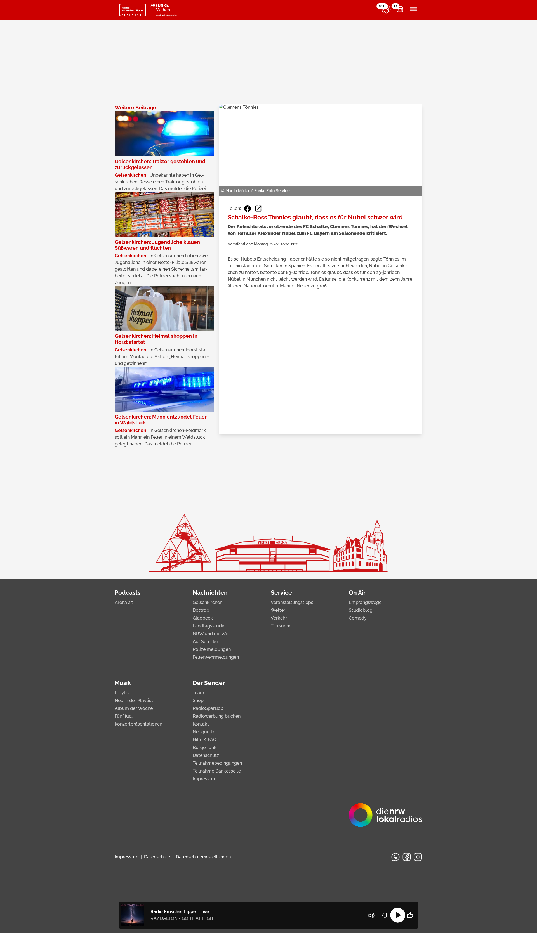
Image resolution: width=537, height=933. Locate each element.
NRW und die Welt (212, 633)
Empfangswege (365, 602)
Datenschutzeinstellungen (203, 856)
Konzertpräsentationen (138, 724)
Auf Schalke (205, 641)
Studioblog (361, 610)
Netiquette (204, 731)
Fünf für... (124, 716)
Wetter (278, 610)
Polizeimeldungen (212, 649)
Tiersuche (281, 626)
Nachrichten (210, 592)
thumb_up (410, 915)
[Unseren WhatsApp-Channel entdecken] (395, 856)
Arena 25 (124, 602)
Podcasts (127, 592)
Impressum (204, 778)
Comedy (358, 618)
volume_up (371, 915)
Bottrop (201, 610)
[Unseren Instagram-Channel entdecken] (417, 856)
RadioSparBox (208, 708)
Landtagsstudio (209, 626)
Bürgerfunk (204, 747)
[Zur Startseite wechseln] (132, 10)
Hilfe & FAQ (204, 739)
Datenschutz (206, 755)
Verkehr (279, 618)
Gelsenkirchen (207, 602)
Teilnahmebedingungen (217, 763)
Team (198, 692)
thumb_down (385, 915)
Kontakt (201, 724)
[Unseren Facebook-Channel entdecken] (406, 856)
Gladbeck (203, 618)
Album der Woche (134, 708)
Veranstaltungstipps (292, 602)
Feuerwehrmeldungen (216, 657)
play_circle (398, 915)
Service (281, 592)
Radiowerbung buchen (217, 716)
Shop (198, 700)
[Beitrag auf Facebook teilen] (247, 208)
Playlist (122, 692)
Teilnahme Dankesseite (217, 771)
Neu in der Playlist (134, 700)
